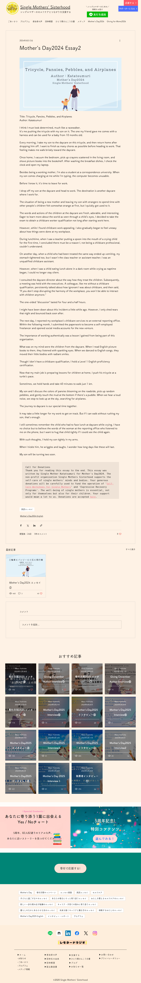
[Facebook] (77, 933)
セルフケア (97, 892)
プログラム (78, 916)
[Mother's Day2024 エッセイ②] (26, 566)
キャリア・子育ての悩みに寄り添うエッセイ (77, 904)
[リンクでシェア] (41, 525)
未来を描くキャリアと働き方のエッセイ (76, 910)
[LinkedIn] (68, 933)
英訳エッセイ (27, 509)
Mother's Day (26, 892)
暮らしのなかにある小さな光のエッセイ (37, 910)
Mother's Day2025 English (31, 916)
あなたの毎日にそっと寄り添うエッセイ (69, 898)
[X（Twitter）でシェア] (27, 525)
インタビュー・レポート (58, 916)
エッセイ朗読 (66, 892)
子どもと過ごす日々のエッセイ (33, 898)
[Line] (50, 933)
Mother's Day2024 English (31, 516)
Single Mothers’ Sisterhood (45, 7)
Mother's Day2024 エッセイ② (25, 585)
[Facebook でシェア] (21, 525)
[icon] (59, 933)
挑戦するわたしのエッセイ (110, 910)
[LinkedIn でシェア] (34, 525)
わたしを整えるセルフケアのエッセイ (107, 898)
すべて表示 (130, 549)
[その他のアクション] (119, 40)
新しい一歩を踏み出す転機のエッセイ (36, 904)
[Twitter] (86, 933)
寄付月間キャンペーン (46, 892)
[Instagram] (95, 933)
